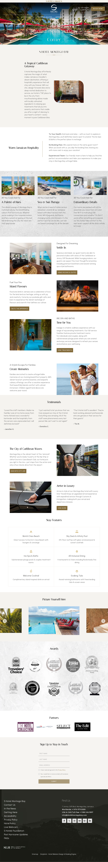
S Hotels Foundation (14, 830)
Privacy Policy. (62, 770)
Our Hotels (26, 17)
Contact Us (9, 805)
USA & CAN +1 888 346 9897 (81, 10)
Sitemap (35, 854)
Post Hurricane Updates (16, 834)
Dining (68, 17)
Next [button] (103, 621)
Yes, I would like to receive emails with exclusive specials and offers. (54, 775)
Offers (58, 17)
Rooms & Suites (44, 17)
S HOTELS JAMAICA (54, 1)
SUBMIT (54, 781)
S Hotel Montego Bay (14, 801)
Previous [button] (5, 621)
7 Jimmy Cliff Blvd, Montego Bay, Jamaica (78, 807)
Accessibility (10, 816)
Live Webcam (80, 17)
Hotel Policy (10, 823)
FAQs (6, 838)
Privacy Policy (10, 819)
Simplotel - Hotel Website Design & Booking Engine (58, 854)
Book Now (98, 9)
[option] (18, 202)
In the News (10, 808)
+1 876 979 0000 (84, 7)
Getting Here (10, 812)
